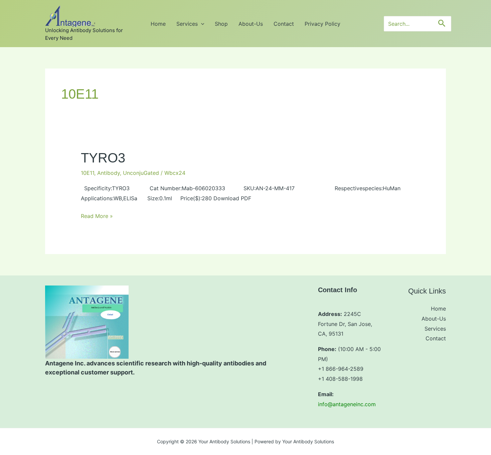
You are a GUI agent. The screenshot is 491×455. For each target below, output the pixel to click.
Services (187, 23)
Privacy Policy (322, 23)
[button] (201, 23)
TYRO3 (103, 157)
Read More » (97, 215)
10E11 (87, 172)
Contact (284, 23)
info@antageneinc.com (347, 404)
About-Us (250, 23)
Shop (221, 23)
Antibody (108, 172)
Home (158, 23)
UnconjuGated (141, 172)
